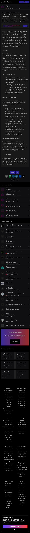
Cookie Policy (5, 522)
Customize (15, 529)
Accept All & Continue (15, 526)
